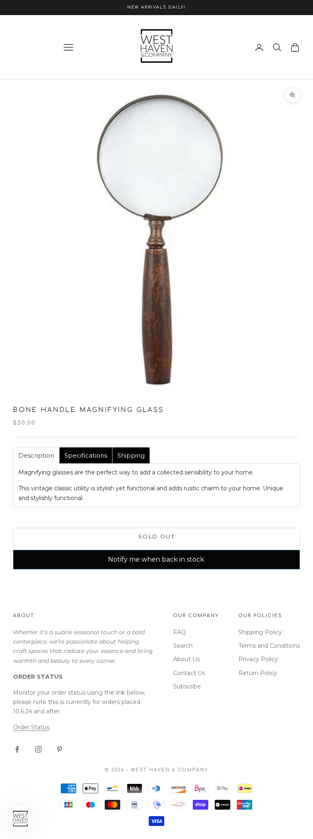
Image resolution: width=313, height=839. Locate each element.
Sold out (156, 536)
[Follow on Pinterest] (59, 749)
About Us (186, 659)
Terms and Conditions (269, 645)
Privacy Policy (258, 659)
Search (183, 645)
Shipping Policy (260, 632)
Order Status (31, 727)
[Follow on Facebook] (17, 749)
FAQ (179, 632)
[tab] (36, 455)
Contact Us (189, 673)
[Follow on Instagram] (38, 749)
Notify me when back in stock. (156, 559)
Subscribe (187, 686)
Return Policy (257, 673)
